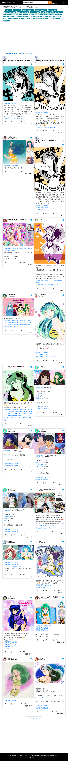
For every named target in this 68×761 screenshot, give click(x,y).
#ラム (48, 354)
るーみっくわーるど (58, 12)
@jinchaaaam (11, 368)
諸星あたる (30, 16)
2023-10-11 (28, 173)
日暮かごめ (26, 18)
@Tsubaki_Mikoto (12, 138)
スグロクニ (42, 219)
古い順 (15, 53)
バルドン (10, 541)
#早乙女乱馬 (39, 462)
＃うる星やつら (40, 354)
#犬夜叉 (6, 518)
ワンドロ (25, 14)
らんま (42, 12)
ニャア (41, 366)
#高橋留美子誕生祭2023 (11, 166)
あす (40, 541)
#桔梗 (5, 521)
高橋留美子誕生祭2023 (28, 10)
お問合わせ (53, 756)
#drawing (11, 416)
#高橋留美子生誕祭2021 (11, 642)
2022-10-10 (60, 290)
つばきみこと (11, 137)
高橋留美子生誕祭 (52, 10)
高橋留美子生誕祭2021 (53, 18)
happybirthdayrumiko (40, 18)
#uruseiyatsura (18, 118)
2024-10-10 (28, 124)
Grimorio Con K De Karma (47, 489)
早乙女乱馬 (50, 16)
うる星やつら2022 (34, 12)
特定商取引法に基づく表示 (40, 756)
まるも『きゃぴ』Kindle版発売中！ (49, 597)
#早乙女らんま (40, 466)
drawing (31, 14)
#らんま (6, 322)
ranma (5, 14)
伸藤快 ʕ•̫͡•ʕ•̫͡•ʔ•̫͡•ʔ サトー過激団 (17, 219)
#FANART (25, 418)
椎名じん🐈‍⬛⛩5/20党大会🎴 (16, 366)
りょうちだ (42, 294)
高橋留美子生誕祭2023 (41, 10)
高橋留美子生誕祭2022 (9, 12)
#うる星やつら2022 (51, 285)
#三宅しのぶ (39, 394)
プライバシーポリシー (24, 756)
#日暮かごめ (8, 516)
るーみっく (6, 20)
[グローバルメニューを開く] (63, 2)
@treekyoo (42, 490)
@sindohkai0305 (12, 221)
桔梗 (32, 18)
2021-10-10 (60, 713)
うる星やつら (8, 10)
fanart (5, 16)
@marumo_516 (43, 598)
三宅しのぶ (23, 16)
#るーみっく (8, 648)
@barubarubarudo (12, 542)
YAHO (41, 658)
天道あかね (57, 16)
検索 (50, 2)
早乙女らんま (7, 18)
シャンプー (15, 18)
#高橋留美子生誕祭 (26, 248)
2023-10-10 (60, 215)
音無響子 (44, 16)
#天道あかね (39, 464)
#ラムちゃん (23, 322)
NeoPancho (11, 294)
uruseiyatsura (17, 10)
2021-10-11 (28, 654)
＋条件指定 (54, 3)
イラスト (59, 14)
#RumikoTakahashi (10, 327)
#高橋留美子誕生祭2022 (43, 409)
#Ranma (16, 324)
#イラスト (18, 418)
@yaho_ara (42, 659)
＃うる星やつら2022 (42, 356)
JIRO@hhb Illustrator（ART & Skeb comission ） (17, 60)
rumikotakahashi (13, 14)
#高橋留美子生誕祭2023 (43, 207)
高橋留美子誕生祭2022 (23, 12)
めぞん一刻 (37, 16)
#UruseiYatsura (25, 324)
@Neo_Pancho (11, 296)
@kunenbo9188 (43, 221)
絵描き (10, 16)
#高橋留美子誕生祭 (10, 103)
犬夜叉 (20, 18)
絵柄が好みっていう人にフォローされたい (45, 14)
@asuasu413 (42, 542)
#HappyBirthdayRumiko (43, 528)
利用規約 (13, 756)
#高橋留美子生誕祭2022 (43, 280)
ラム (20, 14)
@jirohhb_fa (6, 62)
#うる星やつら (8, 118)
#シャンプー (39, 469)
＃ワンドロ (52, 356)
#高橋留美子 (39, 387)
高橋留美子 (16, 16)
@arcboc (41, 296)
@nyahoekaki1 (43, 368)
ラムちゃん (48, 12)
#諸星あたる (39, 398)
